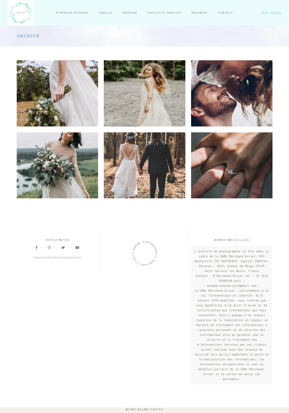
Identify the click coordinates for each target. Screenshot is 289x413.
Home (259, 36)
